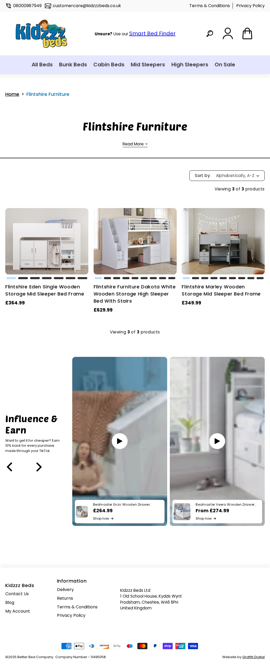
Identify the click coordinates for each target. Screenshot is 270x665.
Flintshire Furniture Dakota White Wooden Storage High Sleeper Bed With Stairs (135, 293)
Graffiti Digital (253, 656)
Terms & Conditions (209, 6)
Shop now (101, 518)
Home (12, 94)
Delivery (65, 590)
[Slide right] (39, 467)
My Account (17, 611)
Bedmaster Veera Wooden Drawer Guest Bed (225, 504)
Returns (65, 598)
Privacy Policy (250, 6)
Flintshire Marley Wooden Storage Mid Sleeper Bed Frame (221, 290)
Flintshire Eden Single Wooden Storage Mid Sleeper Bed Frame (44, 290)
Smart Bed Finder (152, 33)
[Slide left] (9, 467)
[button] (11, 278)
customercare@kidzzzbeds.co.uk (87, 6)
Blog (9, 602)
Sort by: (202, 175)
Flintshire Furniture (47, 94)
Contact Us (17, 594)
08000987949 (27, 6)
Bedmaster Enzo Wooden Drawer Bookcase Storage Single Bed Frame (125, 504)
